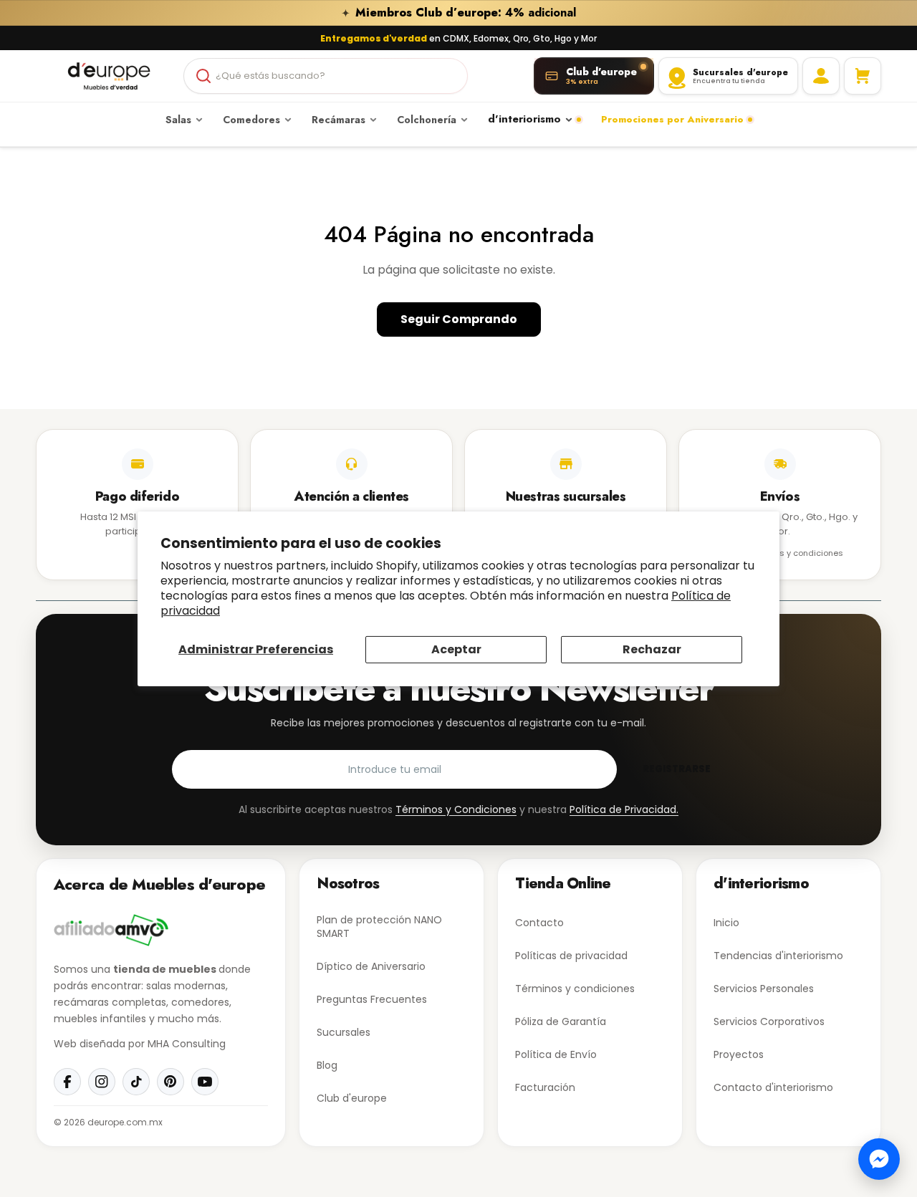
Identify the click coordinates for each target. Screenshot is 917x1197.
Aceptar (456, 649)
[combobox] (325, 76)
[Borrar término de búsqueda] (450, 76)
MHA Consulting (187, 1044)
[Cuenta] (821, 76)
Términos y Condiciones (456, 809)
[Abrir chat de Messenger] (879, 1159)
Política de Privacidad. (624, 809)
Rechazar (652, 649)
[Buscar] (203, 76)
